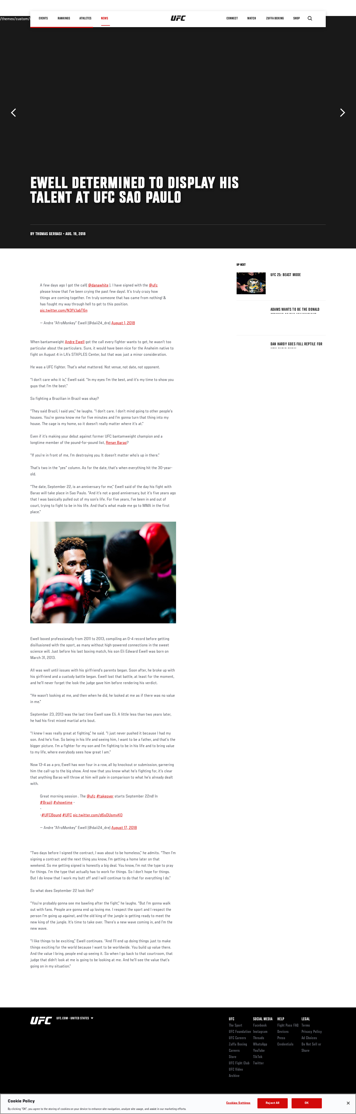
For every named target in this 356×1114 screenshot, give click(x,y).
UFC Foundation (240, 1032)
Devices (283, 1032)
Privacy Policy (312, 1032)
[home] (178, 18)
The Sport (235, 1025)
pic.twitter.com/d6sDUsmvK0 (98, 815)
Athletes (86, 18)
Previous (15, 112)
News (104, 18)
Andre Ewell (75, 342)
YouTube (259, 1051)
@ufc (153, 285)
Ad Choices (309, 1038)
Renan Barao (116, 443)
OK (307, 1103)
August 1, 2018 (123, 323)
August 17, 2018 (124, 828)
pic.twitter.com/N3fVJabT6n (63, 311)
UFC (231, 1019)
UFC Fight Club (239, 1063)
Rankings (64, 18)
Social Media (262, 1019)
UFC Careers (237, 1038)
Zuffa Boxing (275, 18)
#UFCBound (51, 815)
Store (232, 1057)
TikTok (258, 1057)
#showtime (62, 803)
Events (43, 18)
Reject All (272, 1103)
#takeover (105, 796)
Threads (258, 1038)
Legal (306, 1019)
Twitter (258, 1063)
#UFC (67, 815)
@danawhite (98, 285)
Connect (232, 18)
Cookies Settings (238, 1103)
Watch (252, 18)
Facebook (260, 1025)
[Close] (348, 1103)
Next (341, 112)
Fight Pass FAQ (288, 1025)
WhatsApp (260, 1044)
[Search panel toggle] (310, 18)
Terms (306, 1025)
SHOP (297, 18)
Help (280, 1019)
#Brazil (46, 803)
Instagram (260, 1032)
